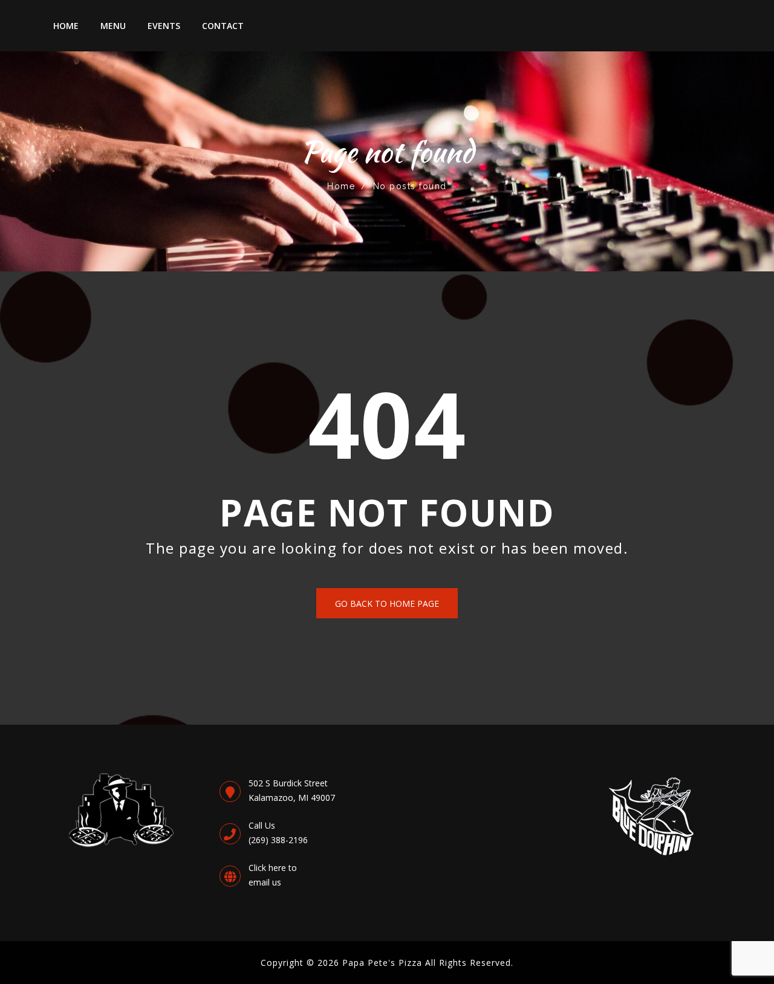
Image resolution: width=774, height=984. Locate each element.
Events (164, 25)
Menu (113, 25)
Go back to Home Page (387, 603)
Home (66, 25)
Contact (223, 25)
